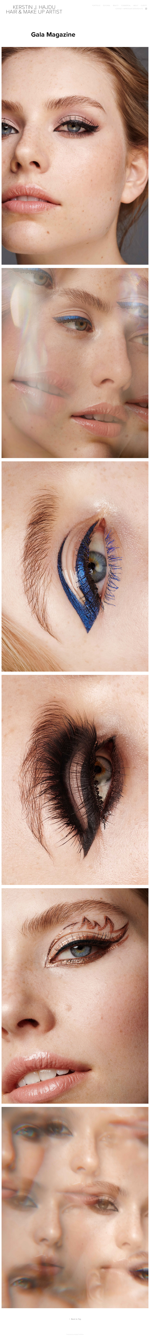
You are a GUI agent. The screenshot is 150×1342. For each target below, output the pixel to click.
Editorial (106, 5)
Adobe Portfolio (79, 1334)
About (135, 5)
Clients (144, 5)
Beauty (116, 5)
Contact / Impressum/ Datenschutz (129, 9)
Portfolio (96, 5)
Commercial (126, 5)
